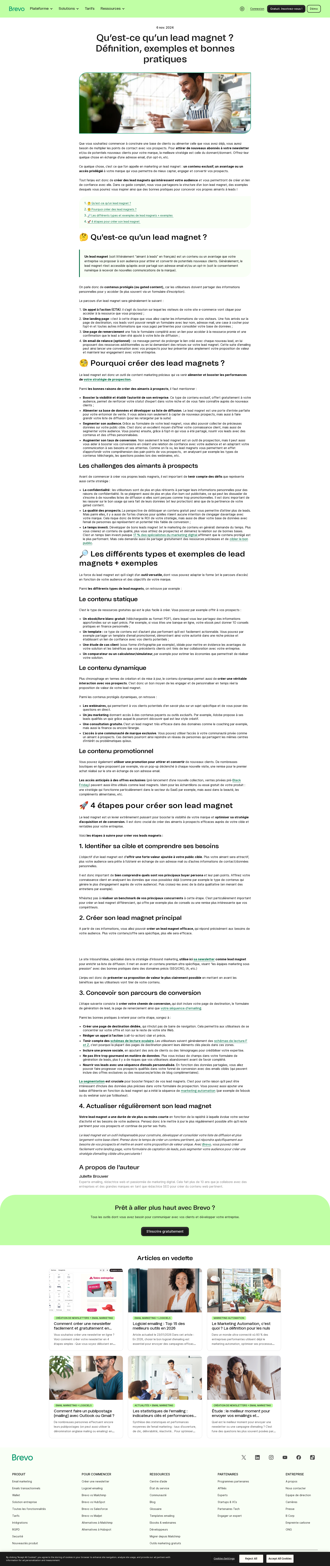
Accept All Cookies (280, 1558)
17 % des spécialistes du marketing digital (165, 535)
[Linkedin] (257, 1457)
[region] (165, 1559)
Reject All (251, 1558)
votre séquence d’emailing (181, 1008)
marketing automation (198, 1090)
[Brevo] (17, 8)
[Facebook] (298, 1457)
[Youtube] (285, 1457)
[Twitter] (243, 1457)
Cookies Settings (224, 1558)
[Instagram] (271, 1457)
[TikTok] (312, 1457)
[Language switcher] (242, 8)
